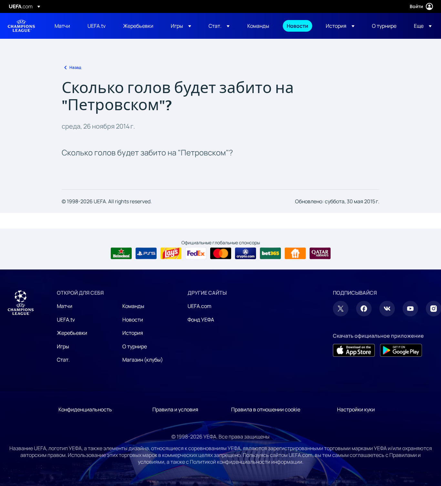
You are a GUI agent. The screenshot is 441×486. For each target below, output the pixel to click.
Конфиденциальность (85, 409)
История (132, 332)
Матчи (64, 306)
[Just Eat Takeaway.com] (295, 253)
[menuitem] (63, 26)
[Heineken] (121, 253)
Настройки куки (356, 409)
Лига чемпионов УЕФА (21, 26)
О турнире (134, 346)
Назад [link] (75, 67)
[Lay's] (170, 253)
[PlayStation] (146, 253)
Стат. (63, 359)
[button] (181, 26)
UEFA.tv (66, 319)
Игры (63, 346)
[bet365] (270, 253)
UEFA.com (199, 306)
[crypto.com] (245, 253)
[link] (62, 26)
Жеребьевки (72, 332)
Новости (132, 319)
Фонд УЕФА (201, 319)
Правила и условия (175, 409)
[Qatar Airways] (320, 253)
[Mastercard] (220, 253)
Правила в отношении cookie (265, 409)
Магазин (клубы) (142, 359)
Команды (133, 306)
